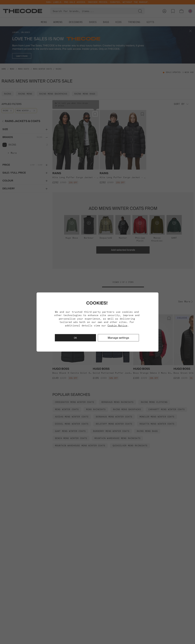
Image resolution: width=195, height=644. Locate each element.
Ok (75, 337)
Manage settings (118, 337)
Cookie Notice (117, 325)
